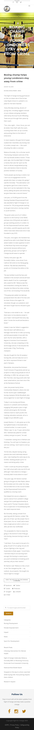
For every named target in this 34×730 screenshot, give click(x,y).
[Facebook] (13, 3)
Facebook (8, 585)
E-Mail (8, 595)
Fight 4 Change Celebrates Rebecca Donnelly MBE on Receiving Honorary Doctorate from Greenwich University (16, 660)
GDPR (7, 725)
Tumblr (7, 588)
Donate (17, 0)
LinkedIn (18, 592)
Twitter (17, 585)
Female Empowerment (11, 628)
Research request (9, 682)
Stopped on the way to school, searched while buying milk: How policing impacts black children (17, 674)
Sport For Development (11, 641)
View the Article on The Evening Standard (17, 580)
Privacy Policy (14, 725)
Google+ (8, 592)
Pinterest (17, 588)
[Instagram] (17, 3)
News (19, 90)
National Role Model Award (13, 668)
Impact (6, 632)
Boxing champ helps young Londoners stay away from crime (16, 78)
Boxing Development (10, 90)
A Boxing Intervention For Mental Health (15, 652)
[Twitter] (21, 3)
